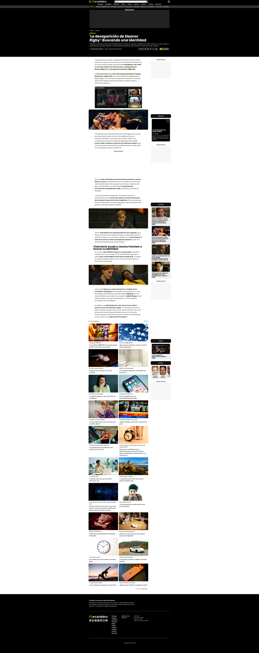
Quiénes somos (125, 616)
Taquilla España (166, 6)
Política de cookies (138, 619)
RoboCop (98, 6)
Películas (116, 4)
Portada (92, 30)
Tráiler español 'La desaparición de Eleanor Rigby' (159, 356)
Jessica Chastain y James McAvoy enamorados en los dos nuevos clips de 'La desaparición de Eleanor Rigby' (160, 240)
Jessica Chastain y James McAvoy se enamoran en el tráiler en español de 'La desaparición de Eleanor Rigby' (160, 221)
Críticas (150, 4)
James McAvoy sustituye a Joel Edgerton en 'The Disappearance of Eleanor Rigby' (160, 275)
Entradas (158, 4)
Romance (167, 135)
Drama (162, 135)
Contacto (124, 617)
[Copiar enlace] (145, 49)
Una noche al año (128, 6)
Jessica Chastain (126, 74)
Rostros (143, 4)
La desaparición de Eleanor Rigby (159, 130)
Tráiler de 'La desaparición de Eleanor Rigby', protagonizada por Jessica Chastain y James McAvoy (160, 258)
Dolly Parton (120, 6)
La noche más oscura (118, 202)
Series (123, 4)
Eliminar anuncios (130, 9)
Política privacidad (139, 617)
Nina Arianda (165, 138)
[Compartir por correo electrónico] (148, 49)
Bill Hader (130, 294)
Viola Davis (108, 291)
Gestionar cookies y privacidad (141, 620)
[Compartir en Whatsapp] (156, 49)
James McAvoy (160, 136)
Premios (136, 4)
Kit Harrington (114, 6)
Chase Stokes (159, 6)
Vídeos (129, 4)
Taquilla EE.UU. (143, 6)
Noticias (100, 4)
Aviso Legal (136, 616)
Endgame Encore (106, 6)
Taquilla (114, 629)
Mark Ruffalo (136, 6)
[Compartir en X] (153, 49)
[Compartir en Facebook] (151, 49)
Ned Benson (129, 64)
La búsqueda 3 (151, 6)
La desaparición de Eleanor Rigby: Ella (122, 69)
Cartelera (108, 4)
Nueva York (124, 141)
